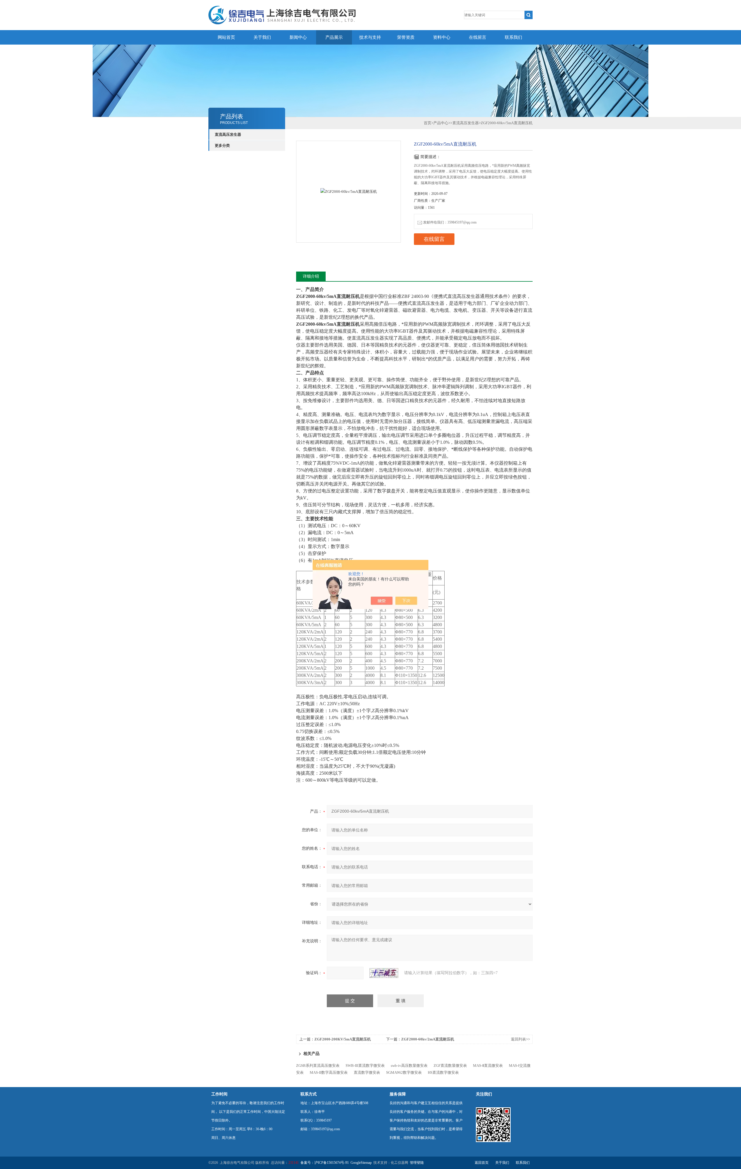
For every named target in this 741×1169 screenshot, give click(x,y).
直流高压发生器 (228, 134)
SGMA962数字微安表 (404, 1072)
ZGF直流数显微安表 (450, 1065)
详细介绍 (311, 276)
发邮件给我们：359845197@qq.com (449, 222)
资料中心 (441, 37)
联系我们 (513, 37)
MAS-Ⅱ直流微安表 (488, 1065)
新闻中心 (298, 37)
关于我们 (262, 37)
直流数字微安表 (367, 1072)
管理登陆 (417, 1163)
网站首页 (226, 37)
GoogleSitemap (361, 1163)
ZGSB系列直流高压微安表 (318, 1065)
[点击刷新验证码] (383, 973)
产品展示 (334, 37)
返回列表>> (520, 1039)
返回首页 (482, 1163)
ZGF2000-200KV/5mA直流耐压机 (342, 1039)
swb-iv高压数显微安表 (409, 1065)
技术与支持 (370, 37)
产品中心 (440, 123)
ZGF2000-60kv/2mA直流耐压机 (427, 1039)
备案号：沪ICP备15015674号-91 (324, 1163)
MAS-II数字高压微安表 (329, 1072)
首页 (427, 123)
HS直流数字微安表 (443, 1072)
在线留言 (477, 37)
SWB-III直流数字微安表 (365, 1065)
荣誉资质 (405, 37)
